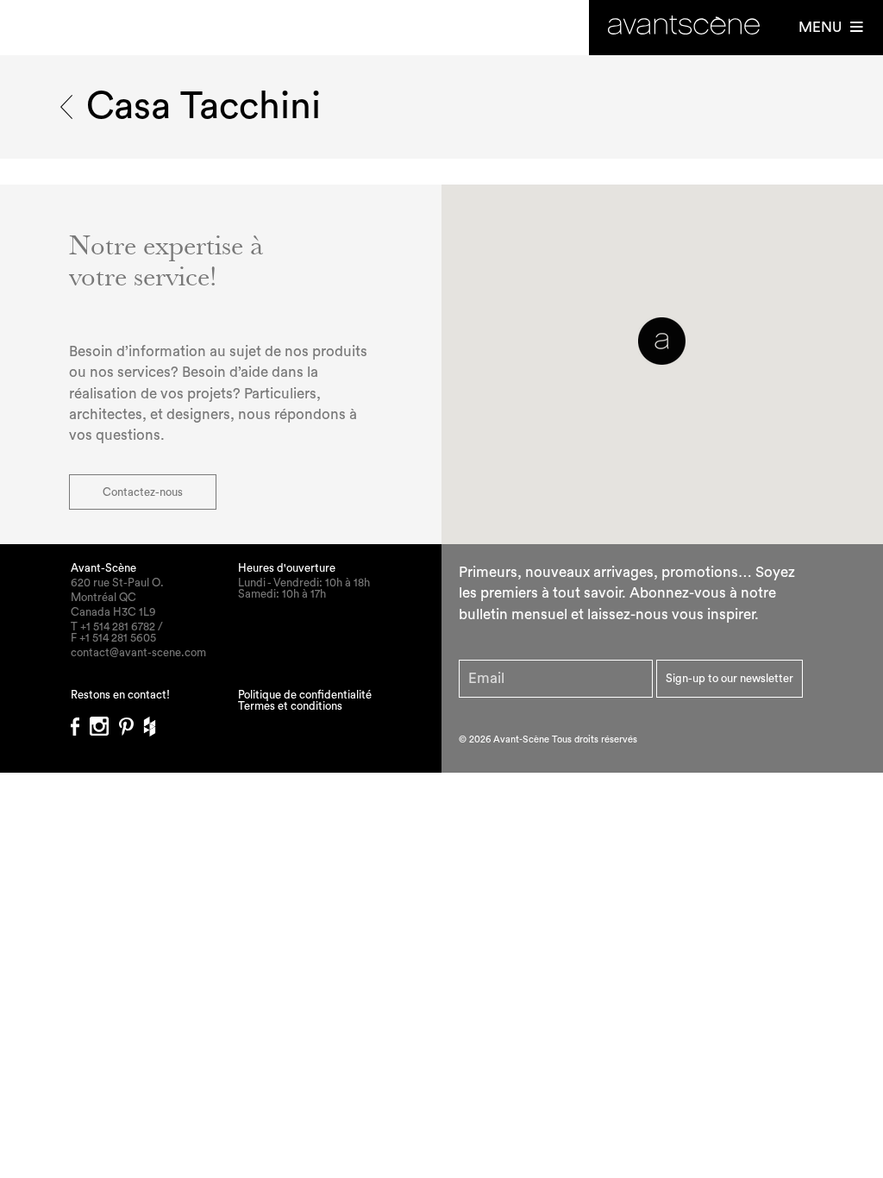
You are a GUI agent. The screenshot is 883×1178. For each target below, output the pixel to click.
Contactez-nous (143, 492)
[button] (661, 341)
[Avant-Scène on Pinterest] (131, 721)
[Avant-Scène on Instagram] (104, 721)
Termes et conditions (290, 705)
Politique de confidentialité (305, 694)
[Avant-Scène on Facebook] (80, 721)
